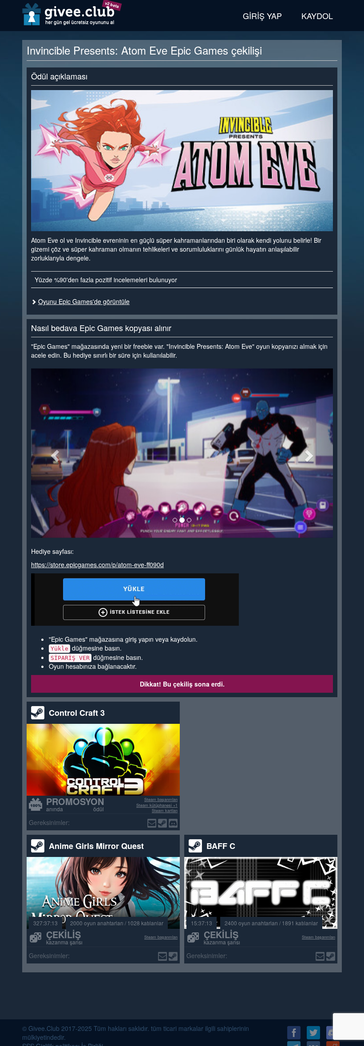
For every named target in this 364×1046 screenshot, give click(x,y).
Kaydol (317, 15)
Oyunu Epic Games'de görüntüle (84, 301)
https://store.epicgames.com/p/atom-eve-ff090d (97, 564)
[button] (53, 453)
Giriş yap (262, 15)
